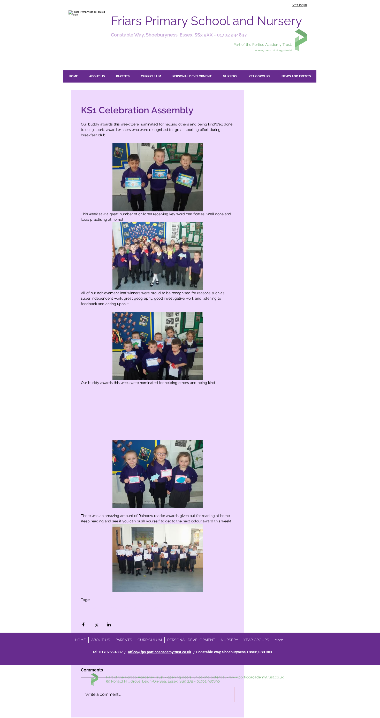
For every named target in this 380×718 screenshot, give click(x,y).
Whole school (92, 608)
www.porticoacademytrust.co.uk (256, 677)
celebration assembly (152, 608)
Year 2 (112, 608)
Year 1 (125, 608)
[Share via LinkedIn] (108, 624)
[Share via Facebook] (83, 624)
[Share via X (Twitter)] (96, 624)
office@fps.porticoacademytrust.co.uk (159, 652)
